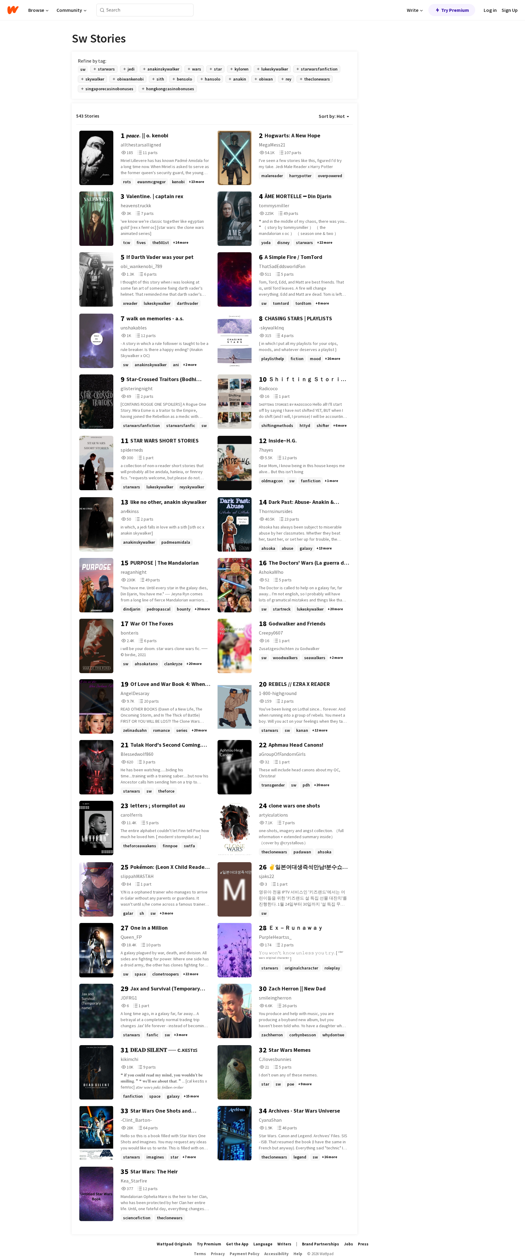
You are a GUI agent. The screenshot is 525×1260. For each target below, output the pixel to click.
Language (263, 1244)
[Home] (13, 10)
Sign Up (510, 10)
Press (363, 1244)
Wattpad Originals (174, 1244)
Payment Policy (244, 1253)
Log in (490, 10)
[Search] (102, 10)
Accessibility (276, 1253)
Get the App (237, 1244)
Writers (284, 1244)
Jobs (348, 1244)
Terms (200, 1253)
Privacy (218, 1253)
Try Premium (455, 10)
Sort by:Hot (332, 116)
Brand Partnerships (320, 1244)
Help (297, 1253)
